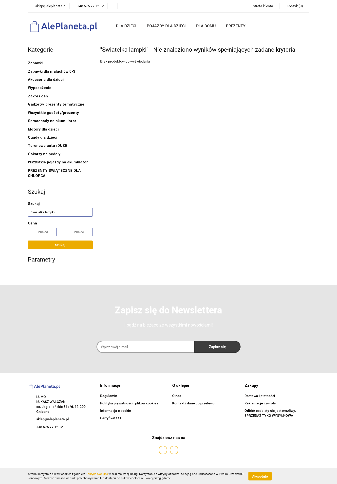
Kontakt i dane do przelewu (193, 403)
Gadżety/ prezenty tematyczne (56, 104)
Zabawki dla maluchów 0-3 (52, 71)
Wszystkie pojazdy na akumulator (58, 162)
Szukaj (60, 245)
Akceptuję (260, 476)
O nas (176, 396)
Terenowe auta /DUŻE (47, 145)
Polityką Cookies (97, 474)
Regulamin (108, 396)
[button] (110, 385)
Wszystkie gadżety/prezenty (54, 112)
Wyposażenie (40, 88)
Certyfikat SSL (111, 418)
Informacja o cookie (115, 411)
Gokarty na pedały (44, 154)
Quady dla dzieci (42, 137)
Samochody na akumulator (52, 121)
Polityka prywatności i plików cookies (129, 403)
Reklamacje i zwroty (260, 403)
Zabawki (36, 63)
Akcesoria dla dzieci (46, 79)
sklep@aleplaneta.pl (52, 419)
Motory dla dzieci (43, 129)
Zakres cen (38, 96)
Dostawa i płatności (259, 396)
